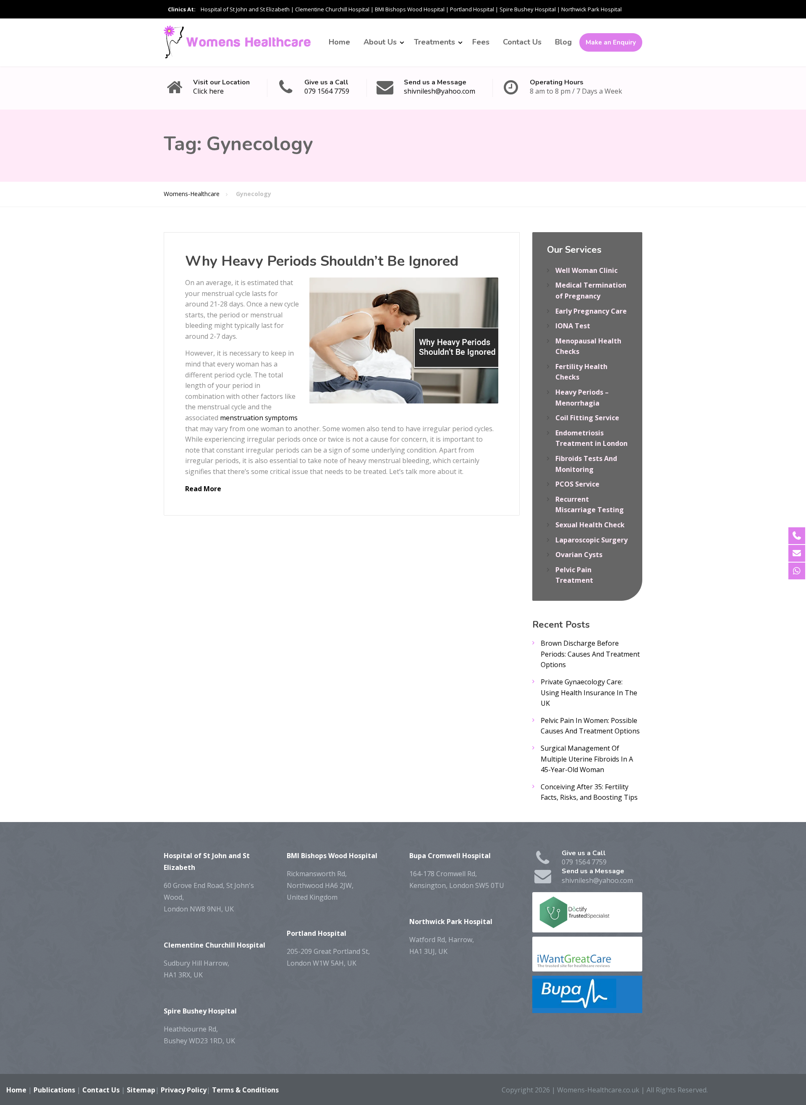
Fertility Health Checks (581, 372)
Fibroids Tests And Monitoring (586, 464)
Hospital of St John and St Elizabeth (245, 9)
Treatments (434, 42)
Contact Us (522, 42)
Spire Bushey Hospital (528, 9)
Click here (208, 91)
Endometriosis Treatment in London (591, 438)
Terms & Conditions (245, 1090)
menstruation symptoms (259, 417)
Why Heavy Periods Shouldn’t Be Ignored (321, 261)
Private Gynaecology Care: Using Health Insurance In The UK (589, 692)
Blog (563, 42)
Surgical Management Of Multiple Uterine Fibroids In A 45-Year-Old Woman (587, 759)
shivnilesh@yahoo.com (439, 91)
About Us (380, 42)
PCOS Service (577, 484)
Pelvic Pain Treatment (574, 575)
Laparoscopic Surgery (591, 540)
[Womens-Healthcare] (237, 42)
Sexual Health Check (590, 524)
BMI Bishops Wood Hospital (410, 9)
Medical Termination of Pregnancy (590, 290)
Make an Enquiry (611, 42)
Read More (203, 488)
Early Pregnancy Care (591, 311)
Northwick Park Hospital (591, 9)
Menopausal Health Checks (588, 346)
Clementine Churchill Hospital (332, 9)
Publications (54, 1090)
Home (339, 42)
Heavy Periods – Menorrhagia (582, 398)
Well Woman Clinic (586, 270)
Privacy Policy (184, 1090)
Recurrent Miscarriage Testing (589, 505)
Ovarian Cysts (578, 554)
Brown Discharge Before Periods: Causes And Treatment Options (590, 654)
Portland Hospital (472, 9)
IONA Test (572, 325)
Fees (480, 42)
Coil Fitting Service (587, 417)
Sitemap (141, 1090)
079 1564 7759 (326, 91)
